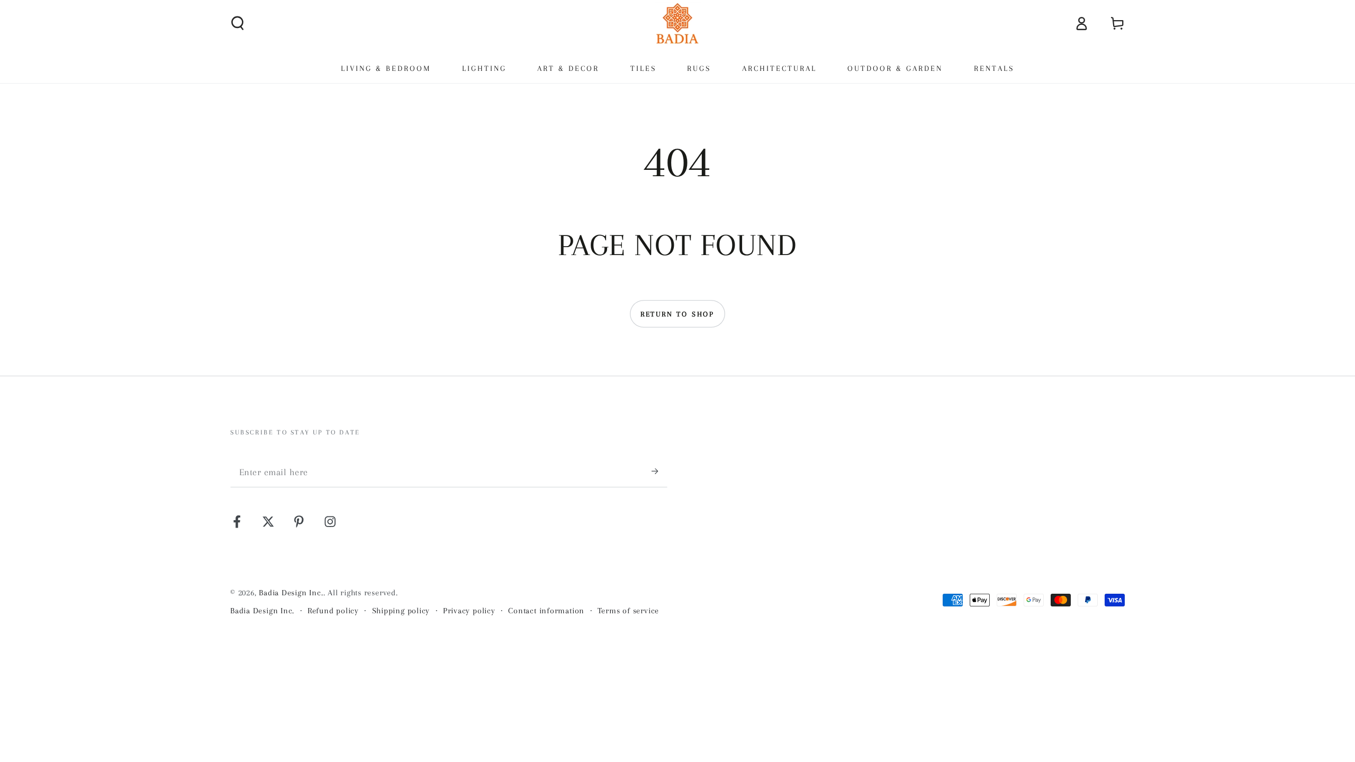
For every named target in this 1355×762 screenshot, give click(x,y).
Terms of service (628, 610)
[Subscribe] (659, 471)
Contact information (546, 610)
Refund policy (333, 610)
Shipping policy (401, 610)
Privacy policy (469, 610)
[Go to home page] (677, 23)
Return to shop (677, 314)
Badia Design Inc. (291, 592)
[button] (238, 23)
